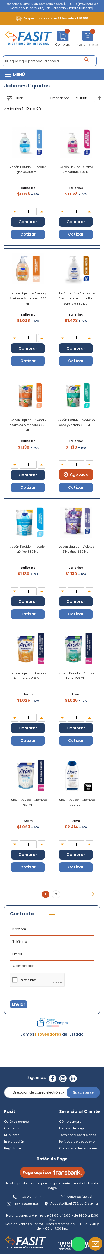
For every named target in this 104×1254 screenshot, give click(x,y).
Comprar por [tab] (15, 98)
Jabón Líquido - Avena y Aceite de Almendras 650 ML (28, 425)
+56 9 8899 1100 (26, 1204)
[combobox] (50, 60)
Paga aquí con (37, 1172)
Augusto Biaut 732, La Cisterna (74, 1204)
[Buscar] (88, 60)
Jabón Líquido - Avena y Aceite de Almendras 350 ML (28, 298)
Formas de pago (72, 1128)
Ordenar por (59, 97)
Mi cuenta (12, 1135)
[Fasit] (28, 40)
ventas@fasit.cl (79, 1197)
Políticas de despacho (77, 1141)
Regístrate (12, 1148)
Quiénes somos (16, 1121)
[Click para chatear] (78, 1244)
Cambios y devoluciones (78, 1148)
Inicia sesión (14, 1141)
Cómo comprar (71, 1121)
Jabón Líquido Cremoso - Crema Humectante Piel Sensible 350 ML (77, 298)
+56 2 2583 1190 (32, 1197)
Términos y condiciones (77, 1135)
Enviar (18, 1004)
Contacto (11, 1128)
